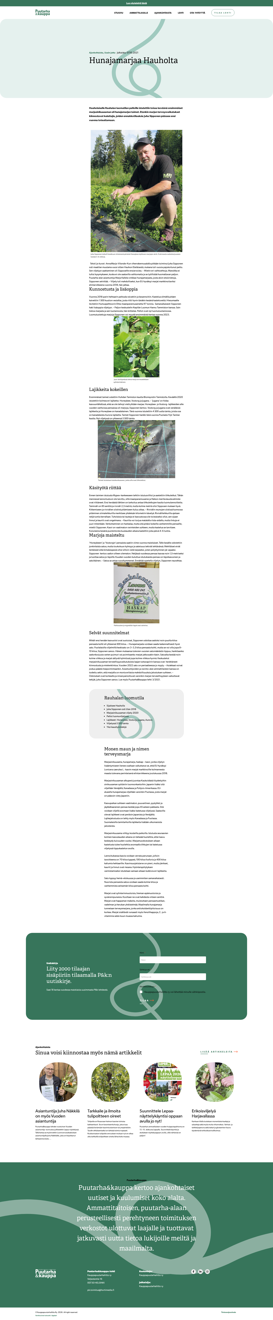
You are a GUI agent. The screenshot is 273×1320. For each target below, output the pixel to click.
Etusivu (118, 12)
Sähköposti (145, 969)
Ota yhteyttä (197, 12)
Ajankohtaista (163, 12)
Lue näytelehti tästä (136, 3)
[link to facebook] (193, 1271)
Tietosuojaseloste (228, 1312)
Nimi (143, 952)
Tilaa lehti (222, 12)
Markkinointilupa (148, 986)
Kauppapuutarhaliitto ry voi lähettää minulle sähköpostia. (175, 991)
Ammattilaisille (139, 12)
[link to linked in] (200, 1271)
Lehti (181, 12)
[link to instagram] (207, 1271)
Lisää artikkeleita (216, 1051)
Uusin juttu (109, 52)
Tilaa (144, 1000)
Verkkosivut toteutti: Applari (46, 1315)
